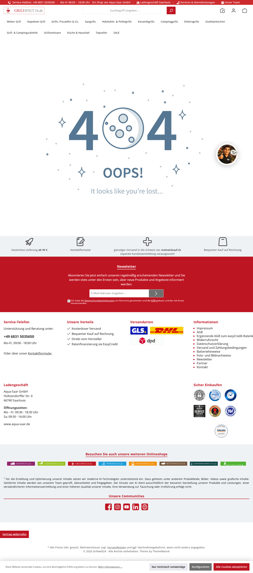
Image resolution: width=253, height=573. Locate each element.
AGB (153, 300)
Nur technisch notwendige (168, 567)
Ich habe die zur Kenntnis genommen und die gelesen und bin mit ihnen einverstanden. (127, 302)
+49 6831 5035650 (19, 336)
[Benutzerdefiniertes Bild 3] (231, 395)
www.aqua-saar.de (17, 424)
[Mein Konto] (233, 10)
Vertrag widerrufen (14, 534)
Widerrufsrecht (207, 340)
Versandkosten (116, 547)
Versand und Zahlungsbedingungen (222, 348)
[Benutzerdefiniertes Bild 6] (231, 411)
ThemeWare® (161, 551)
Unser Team (232, 2)
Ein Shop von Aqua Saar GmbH (111, 2)
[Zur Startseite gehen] (24, 10)
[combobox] (125, 10)
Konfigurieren (200, 567)
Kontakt (202, 367)
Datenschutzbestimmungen (99, 300)
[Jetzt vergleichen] (222, 10)
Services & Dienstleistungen (197, 2)
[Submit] (156, 293)
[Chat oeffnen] (227, 154)
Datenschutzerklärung (212, 344)
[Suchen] (171, 10)
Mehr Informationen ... (110, 566)
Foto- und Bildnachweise (214, 355)
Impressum (205, 328)
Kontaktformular (80, 250)
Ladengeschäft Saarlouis (155, 2)
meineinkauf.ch (171, 250)
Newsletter (204, 359)
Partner (202, 363)
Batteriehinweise (208, 351)
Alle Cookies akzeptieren (231, 567)
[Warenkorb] (244, 10)
